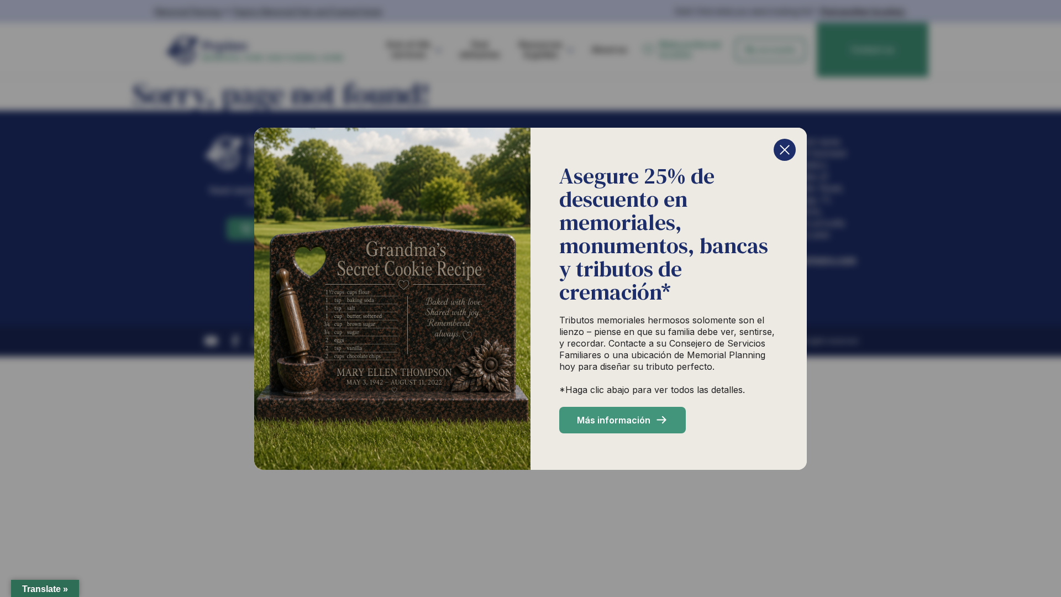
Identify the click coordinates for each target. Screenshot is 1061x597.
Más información (613, 420)
